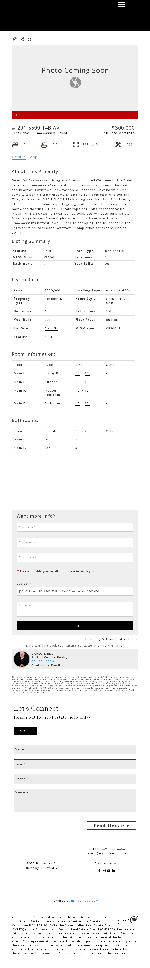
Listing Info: (26, 279)
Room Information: (33, 354)
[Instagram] (105, 871)
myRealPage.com (84, 900)
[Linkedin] (114, 871)
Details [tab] (19, 156)
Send (75, 626)
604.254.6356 (42, 661)
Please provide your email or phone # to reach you (56, 571)
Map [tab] (33, 156)
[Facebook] (100, 871)
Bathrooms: (25, 420)
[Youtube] (109, 871)
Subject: (23, 583)
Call (25, 731)
